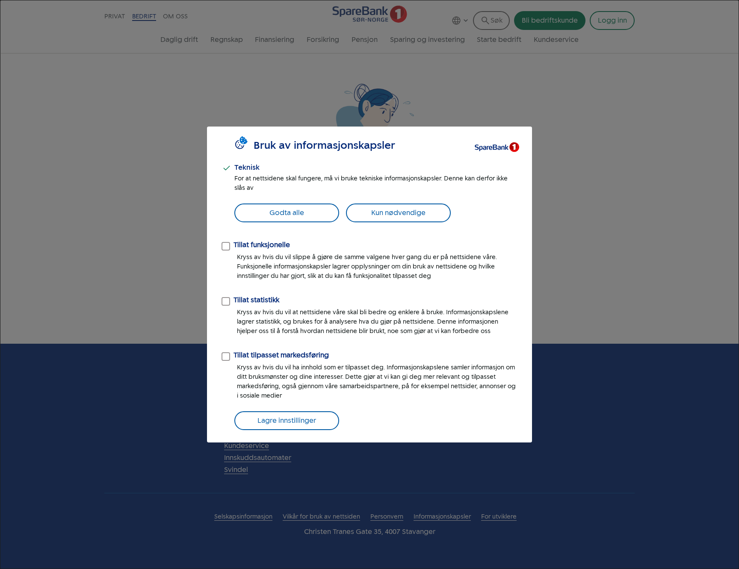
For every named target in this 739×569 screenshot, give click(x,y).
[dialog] (369, 284)
